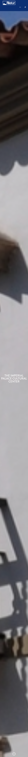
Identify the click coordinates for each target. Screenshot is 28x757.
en (20, 7)
